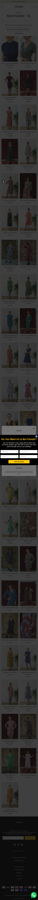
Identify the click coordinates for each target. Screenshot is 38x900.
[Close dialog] (36, 436)
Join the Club (19, 461)
